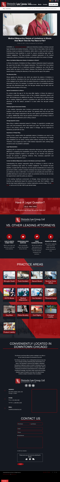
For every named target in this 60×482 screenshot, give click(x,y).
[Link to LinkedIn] (33, 385)
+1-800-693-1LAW (17, 402)
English (57, 0)
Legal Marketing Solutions (6, 474)
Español (52, 0)
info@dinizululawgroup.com (15, 409)
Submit (20, 464)
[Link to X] (29, 385)
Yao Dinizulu (40, 43)
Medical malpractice (20, 47)
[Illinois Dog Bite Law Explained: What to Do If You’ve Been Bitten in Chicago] (1, 241)
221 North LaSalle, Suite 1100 (16, 391)
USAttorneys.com (13, 474)
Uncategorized (32, 43)
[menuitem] (18, 4)
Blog (28, 43)
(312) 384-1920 (30, 206)
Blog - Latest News (7, 8)
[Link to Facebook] (26, 385)
